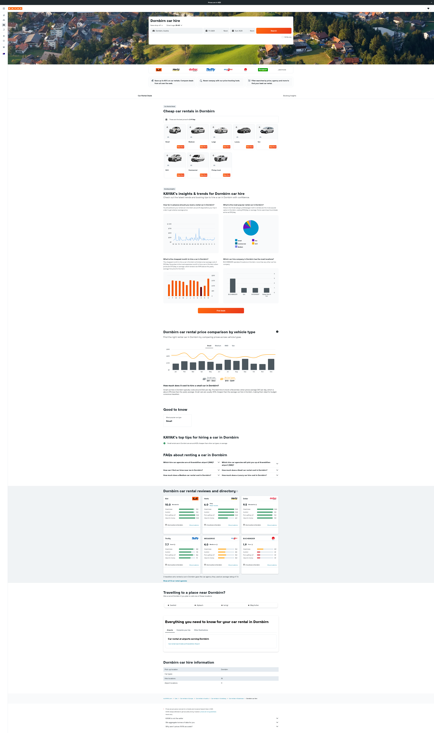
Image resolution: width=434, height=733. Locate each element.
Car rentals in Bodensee (236, 698)
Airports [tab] (170, 630)
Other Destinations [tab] (201, 630)
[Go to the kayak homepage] (15, 8)
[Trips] (4, 47)
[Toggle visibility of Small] (238, 240)
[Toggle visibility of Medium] (239, 246)
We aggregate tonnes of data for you (180, 722)
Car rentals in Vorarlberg (218, 698)
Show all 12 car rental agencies (175, 581)
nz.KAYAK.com (167, 698)
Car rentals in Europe (186, 698)
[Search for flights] (4, 15)
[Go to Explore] (4, 36)
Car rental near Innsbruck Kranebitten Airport (184, 644)
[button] (431, 2)
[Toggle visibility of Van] (254, 240)
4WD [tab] (226, 346)
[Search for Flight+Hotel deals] (4, 29)
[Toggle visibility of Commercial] (240, 243)
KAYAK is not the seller (174, 718)
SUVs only (287, 37)
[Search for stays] (4, 20)
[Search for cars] (4, 25)
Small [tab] (209, 346)
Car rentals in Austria (202, 698)
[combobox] (156, 25)
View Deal (180, 147)
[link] (221, 310)
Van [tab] (233, 346)
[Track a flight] (4, 41)
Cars (176, 698)
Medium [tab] (218, 346)
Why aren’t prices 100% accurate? (179, 726)
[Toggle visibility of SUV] (255, 243)
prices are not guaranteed (208, 712)
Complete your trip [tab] (183, 630)
